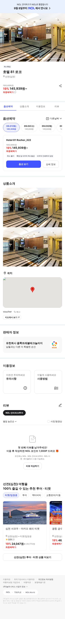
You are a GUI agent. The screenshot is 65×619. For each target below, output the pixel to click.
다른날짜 (54, 118)
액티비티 (36, 495)
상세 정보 (51, 164)
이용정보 (40, 106)
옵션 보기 (23, 164)
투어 (24, 495)
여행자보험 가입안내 (11, 582)
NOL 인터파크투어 (14, 412)
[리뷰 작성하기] (60, 405)
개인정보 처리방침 (45, 579)
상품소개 (24, 106)
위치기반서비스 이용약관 (24, 579)
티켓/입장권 (11, 495)
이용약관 (6, 579)
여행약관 (27, 582)
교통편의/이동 (53, 495)
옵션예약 (8, 106)
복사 (18, 312)
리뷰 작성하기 (32, 466)
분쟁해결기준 (40, 582)
